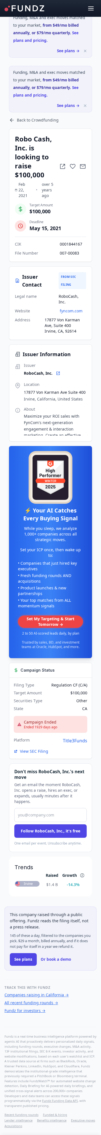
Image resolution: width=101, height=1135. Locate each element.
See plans (23, 959)
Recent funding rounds (21, 1115)
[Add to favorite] (72, 166)
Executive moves (83, 1120)
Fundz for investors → (24, 1010)
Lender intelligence (18, 1120)
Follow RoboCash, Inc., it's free (50, 831)
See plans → (68, 50)
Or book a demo (56, 959)
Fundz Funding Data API (60, 1101)
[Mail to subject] (82, 166)
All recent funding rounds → (31, 1002)
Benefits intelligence (51, 1120)
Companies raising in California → (36, 994)
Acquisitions (13, 1126)
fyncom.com (71, 311)
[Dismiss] (85, 51)
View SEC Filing (34, 751)
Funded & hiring (55, 1115)
